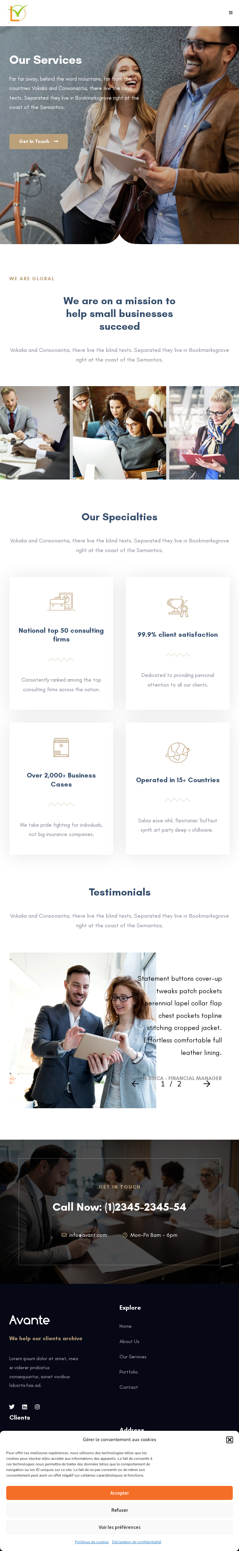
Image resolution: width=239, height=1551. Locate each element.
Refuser (119, 1510)
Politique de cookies (92, 1541)
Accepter (119, 1493)
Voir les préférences (120, 1527)
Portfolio (129, 1372)
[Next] (205, 1084)
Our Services (133, 1356)
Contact (129, 1387)
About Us (129, 1341)
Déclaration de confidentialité (136, 1541)
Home (126, 1326)
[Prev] (137, 1084)
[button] (230, 1440)
